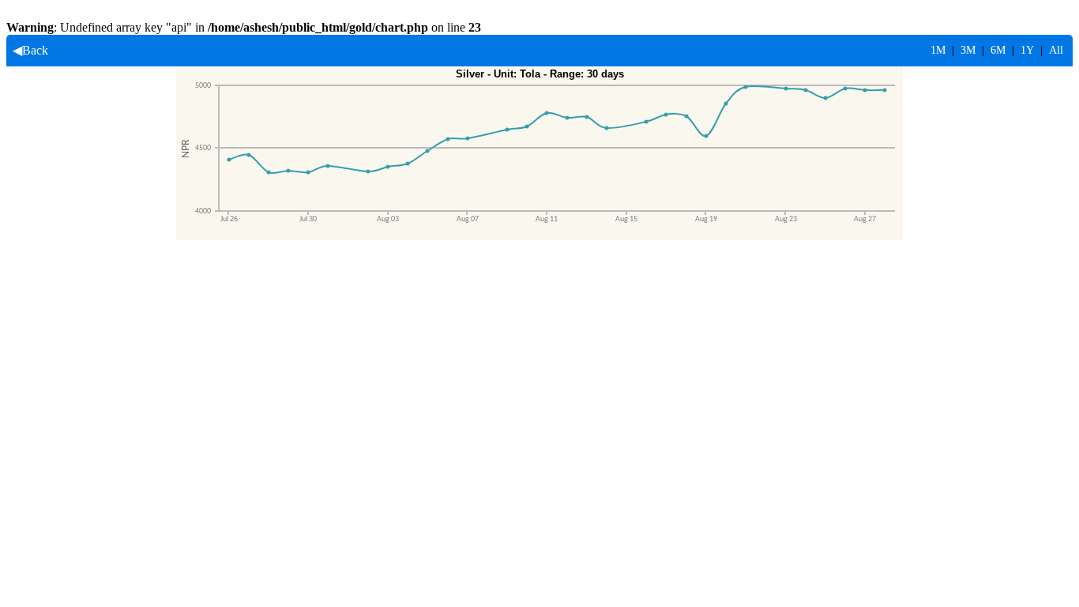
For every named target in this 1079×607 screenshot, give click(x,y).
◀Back (27, 50)
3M (968, 50)
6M (998, 50)
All (1056, 50)
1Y (1027, 50)
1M (938, 50)
